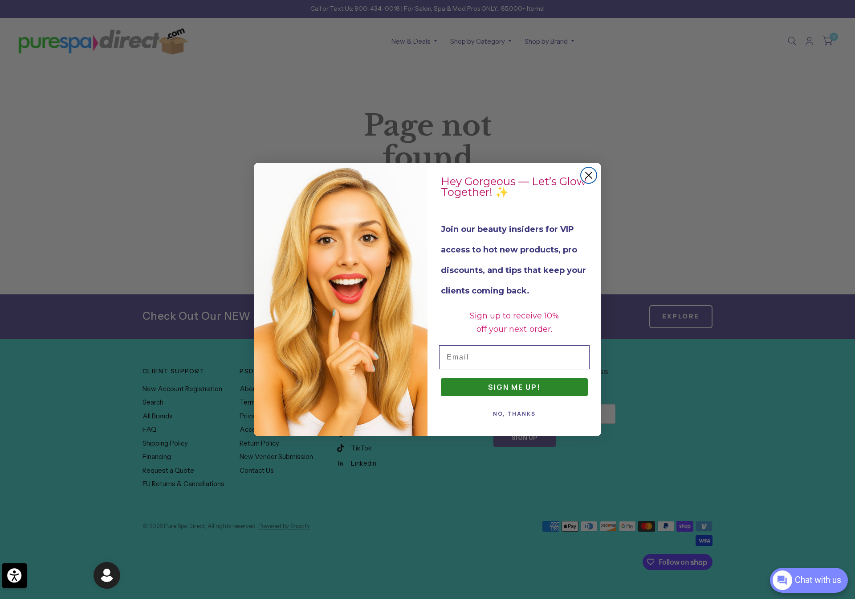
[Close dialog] (589, 175)
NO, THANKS (514, 413)
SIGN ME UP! (514, 387)
